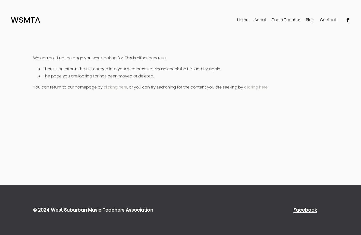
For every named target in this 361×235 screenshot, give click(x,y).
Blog (310, 20)
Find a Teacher (286, 20)
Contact (328, 20)
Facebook (305, 210)
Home (243, 20)
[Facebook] (347, 19)
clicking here (115, 87)
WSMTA (25, 19)
